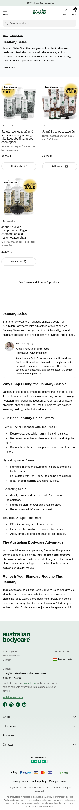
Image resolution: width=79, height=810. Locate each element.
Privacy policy (20, 781)
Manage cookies (58, 781)
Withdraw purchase (13, 697)
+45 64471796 (12, 677)
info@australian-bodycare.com (24, 673)
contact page (30, 683)
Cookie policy (38, 781)
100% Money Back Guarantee (40, 3)
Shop (6, 716)
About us (8, 735)
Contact (8, 744)
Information (10, 726)
